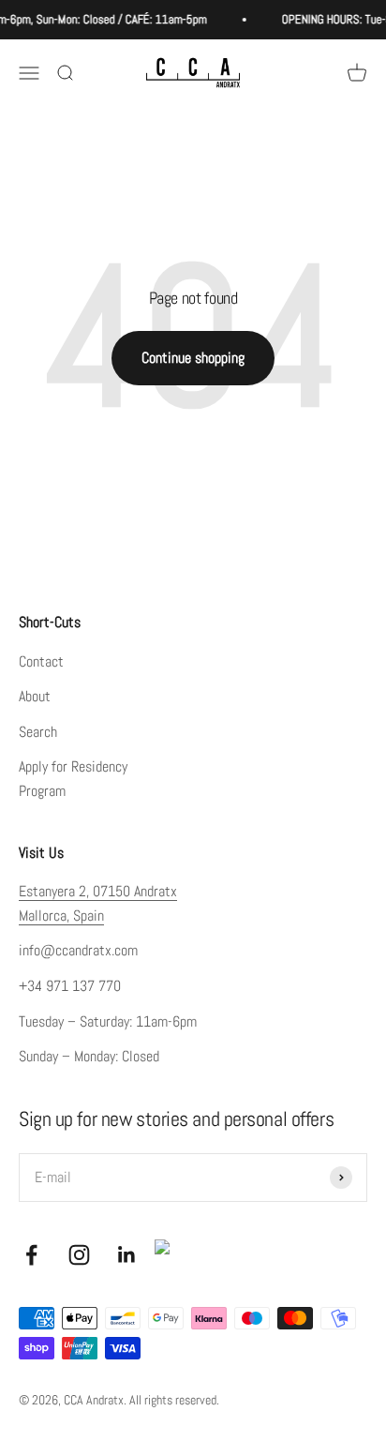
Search (38, 732)
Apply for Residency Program (73, 779)
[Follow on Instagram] (79, 1255)
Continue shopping (193, 358)
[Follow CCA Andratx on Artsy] (170, 1254)
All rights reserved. (174, 1399)
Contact (41, 661)
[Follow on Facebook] (31, 1255)
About (35, 696)
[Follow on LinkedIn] (127, 1255)
